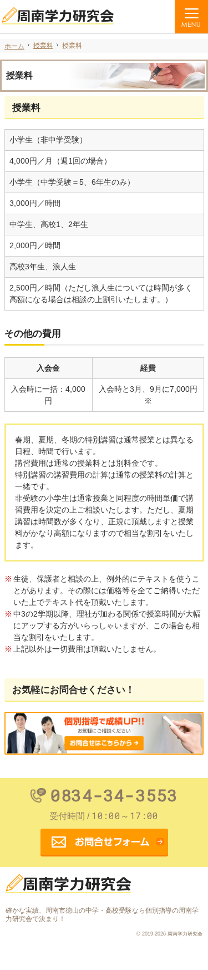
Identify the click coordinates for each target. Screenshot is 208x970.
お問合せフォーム (104, 842)
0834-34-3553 (114, 795)
